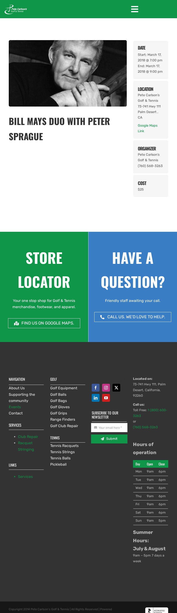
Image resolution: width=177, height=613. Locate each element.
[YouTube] (106, 398)
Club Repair (28, 436)
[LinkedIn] (96, 398)
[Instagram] (106, 388)
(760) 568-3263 (145, 427)
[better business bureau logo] (156, 609)
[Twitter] (116, 388)
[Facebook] (96, 388)
